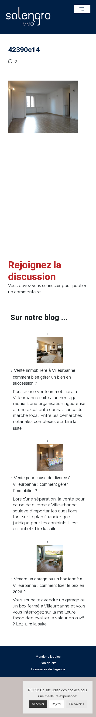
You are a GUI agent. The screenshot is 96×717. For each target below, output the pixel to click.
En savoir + (77, 704)
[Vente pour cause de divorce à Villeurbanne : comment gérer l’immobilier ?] (48, 454)
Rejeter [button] (56, 704)
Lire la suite (45, 528)
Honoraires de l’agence (48, 669)
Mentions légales (48, 656)
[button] (82, 9)
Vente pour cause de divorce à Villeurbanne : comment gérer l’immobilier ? (42, 484)
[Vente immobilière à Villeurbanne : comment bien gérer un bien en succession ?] (48, 346)
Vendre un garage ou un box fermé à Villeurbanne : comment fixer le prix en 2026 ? (48, 585)
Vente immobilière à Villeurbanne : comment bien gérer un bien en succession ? (45, 377)
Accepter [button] (38, 704)
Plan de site (48, 663)
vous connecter (46, 285)
